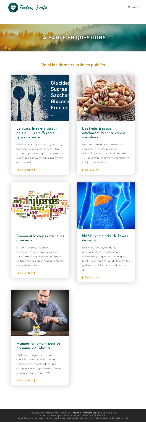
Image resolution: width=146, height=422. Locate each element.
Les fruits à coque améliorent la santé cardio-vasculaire (104, 133)
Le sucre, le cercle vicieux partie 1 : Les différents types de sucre (36, 133)
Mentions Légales (91, 412)
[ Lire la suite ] (25, 170)
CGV (115, 412)
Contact (106, 412)
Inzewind (76, 412)
